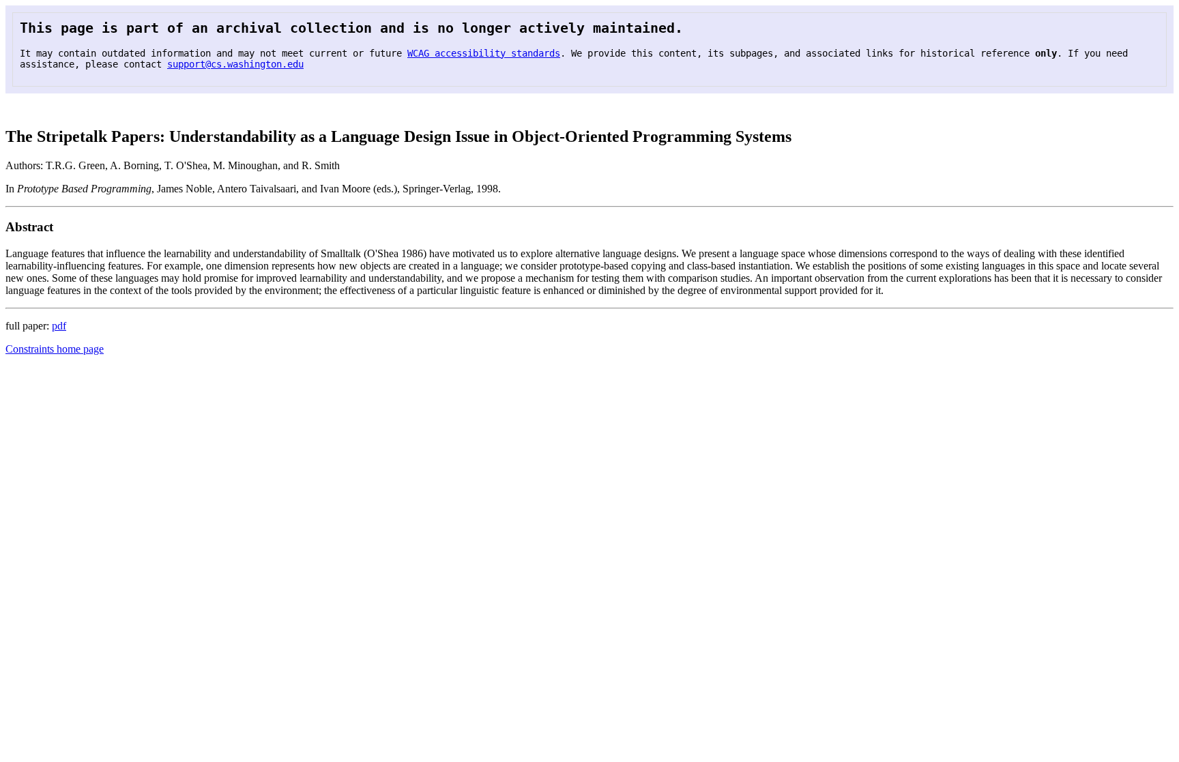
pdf (59, 326)
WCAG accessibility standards (483, 53)
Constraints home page (54, 349)
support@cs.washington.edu (235, 64)
